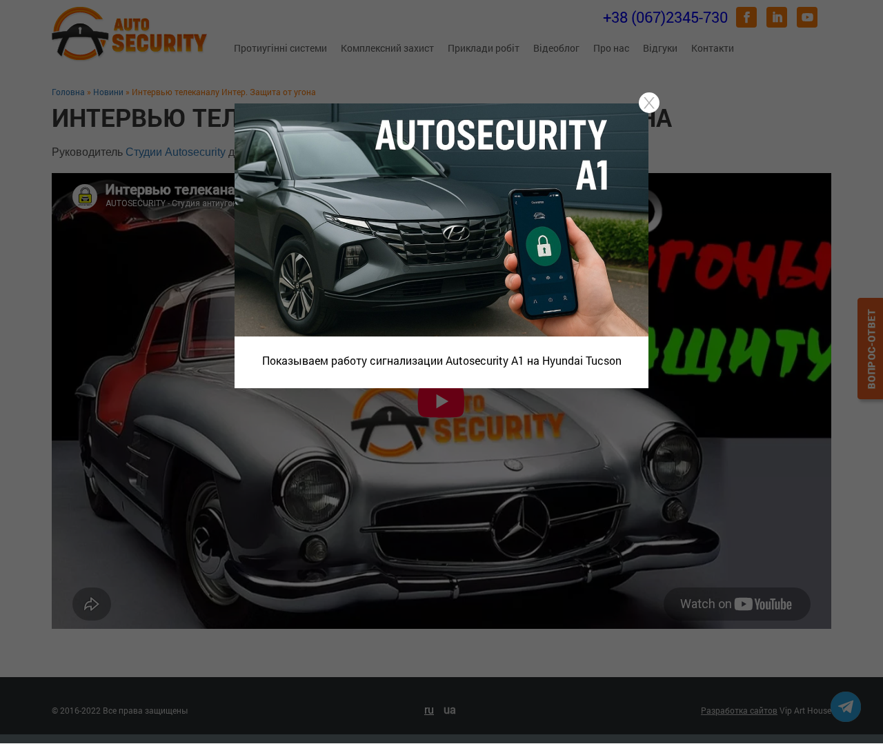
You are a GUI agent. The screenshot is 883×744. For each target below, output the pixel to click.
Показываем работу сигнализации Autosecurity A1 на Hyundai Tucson (442, 360)
